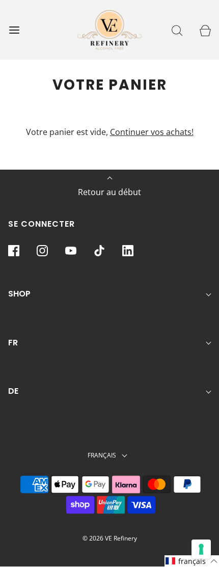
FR (13, 342)
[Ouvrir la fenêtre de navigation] (14, 30)
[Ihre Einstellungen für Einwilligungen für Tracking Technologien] (201, 549)
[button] (192, 561)
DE (13, 391)
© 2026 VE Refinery (110, 538)
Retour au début (109, 192)
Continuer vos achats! (152, 132)
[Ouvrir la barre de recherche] (177, 30)
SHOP (19, 294)
